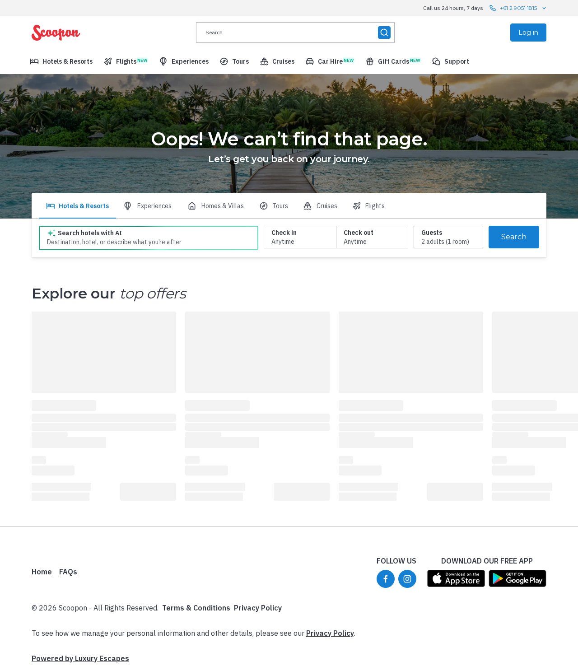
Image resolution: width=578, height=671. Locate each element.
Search (514, 237)
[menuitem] (61, 61)
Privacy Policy (258, 607)
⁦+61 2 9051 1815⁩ (518, 8)
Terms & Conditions (196, 607)
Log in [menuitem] (528, 32)
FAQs (68, 571)
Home (42, 571)
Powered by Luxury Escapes (80, 658)
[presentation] (295, 32)
